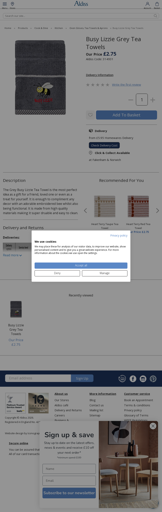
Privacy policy (118, 235)
